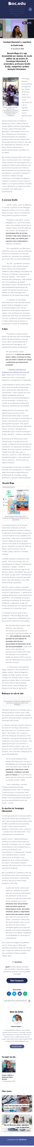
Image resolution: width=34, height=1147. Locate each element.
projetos (27, 971)
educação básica (10, 969)
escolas (26, 969)
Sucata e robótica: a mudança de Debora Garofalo (8, 1077)
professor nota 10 (18, 971)
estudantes (7, 971)
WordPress (23, 1139)
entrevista (20, 969)
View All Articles (17, 1046)
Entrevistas (18, 962)
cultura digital (16, 967)
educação (25, 967)
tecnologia (17, 974)
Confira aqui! (7, 956)
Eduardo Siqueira (16, 1026)
